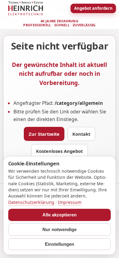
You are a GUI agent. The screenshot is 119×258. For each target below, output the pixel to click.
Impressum (69, 202)
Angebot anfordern (93, 8)
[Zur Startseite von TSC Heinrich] (25, 8)
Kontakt (81, 134)
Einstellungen (59, 244)
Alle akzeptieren (59, 214)
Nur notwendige (59, 229)
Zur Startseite (44, 134)
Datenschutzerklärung (31, 202)
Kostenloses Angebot (59, 151)
